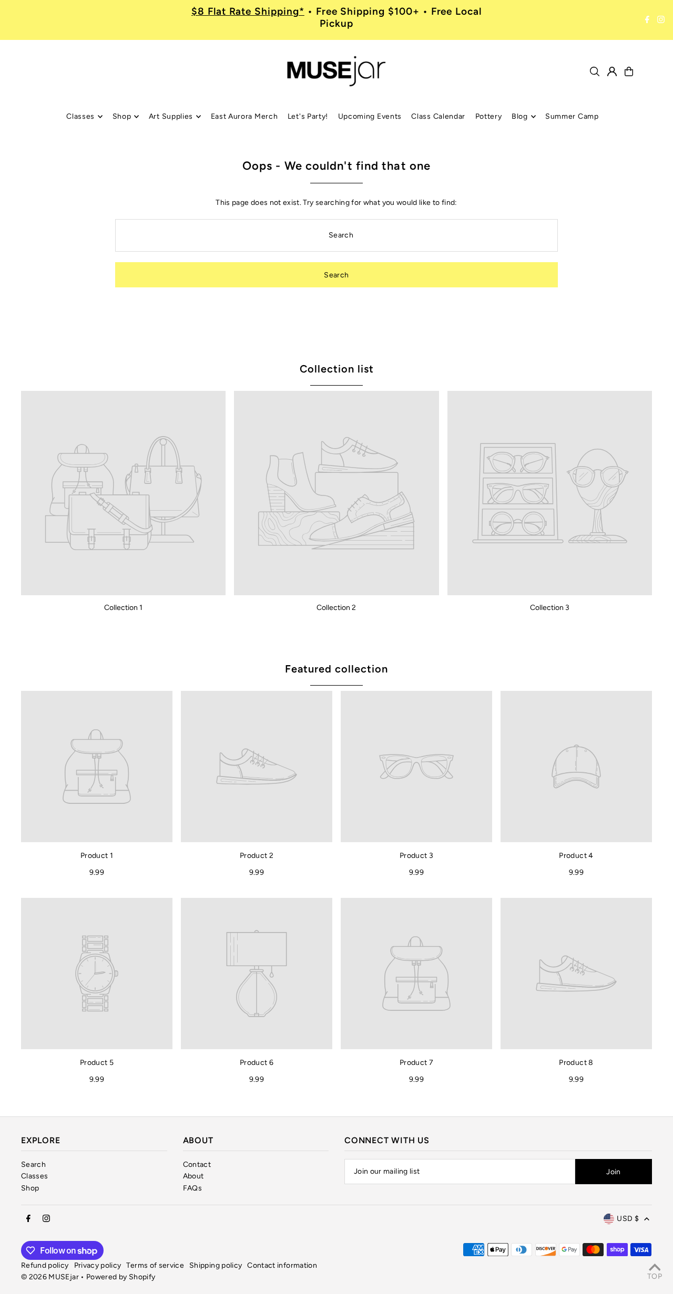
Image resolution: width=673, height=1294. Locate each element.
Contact (197, 1164)
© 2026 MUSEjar (50, 1276)
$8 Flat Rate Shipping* (247, 11)
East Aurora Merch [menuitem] (244, 116)
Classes (34, 1176)
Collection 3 (549, 607)
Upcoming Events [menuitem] (370, 116)
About (193, 1176)
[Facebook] (647, 20)
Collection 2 (336, 607)
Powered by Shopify (120, 1276)
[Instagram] (661, 20)
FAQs (192, 1188)
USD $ (628, 1218)
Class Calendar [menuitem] (438, 116)
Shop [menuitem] (122, 116)
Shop (30, 1188)
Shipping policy (215, 1265)
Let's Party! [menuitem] (308, 116)
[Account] (612, 71)
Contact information (282, 1265)
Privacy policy (97, 1265)
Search (33, 1164)
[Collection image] (123, 493)
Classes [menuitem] (80, 116)
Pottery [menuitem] (488, 116)
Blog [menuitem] (520, 116)
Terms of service (155, 1265)
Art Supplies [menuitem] (171, 116)
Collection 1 (123, 607)
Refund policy (45, 1265)
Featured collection (336, 668)
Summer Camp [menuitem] (572, 116)
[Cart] (629, 71)
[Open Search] (594, 71)
